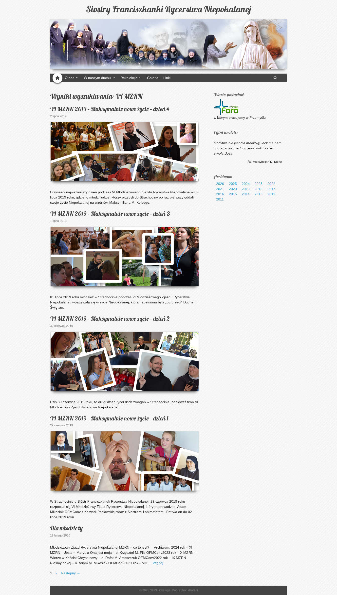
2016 (220, 194)
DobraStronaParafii (185, 590)
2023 (258, 184)
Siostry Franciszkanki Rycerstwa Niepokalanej (168, 9)
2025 (233, 184)
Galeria (152, 78)
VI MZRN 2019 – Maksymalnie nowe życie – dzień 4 (109, 109)
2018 (258, 189)
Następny (70, 573)
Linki (166, 78)
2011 (220, 199)
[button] (275, 78)
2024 (246, 184)
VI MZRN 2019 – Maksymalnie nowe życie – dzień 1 (109, 418)
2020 (233, 189)
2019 (246, 189)
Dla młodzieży (66, 528)
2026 (220, 184)
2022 (271, 184)
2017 (271, 189)
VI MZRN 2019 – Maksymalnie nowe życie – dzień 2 (110, 318)
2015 (233, 194)
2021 (220, 189)
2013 (258, 194)
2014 (246, 194)
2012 (271, 194)
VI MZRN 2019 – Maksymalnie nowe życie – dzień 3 (110, 213)
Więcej (158, 563)
